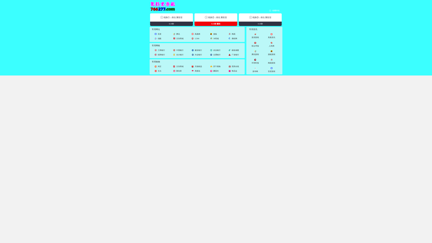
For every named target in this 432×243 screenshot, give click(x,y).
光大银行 (179, 55)
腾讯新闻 (255, 54)
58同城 (216, 38)
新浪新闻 (255, 37)
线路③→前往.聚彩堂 (261, 17)
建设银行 (198, 50)
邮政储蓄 (235, 50)
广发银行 (235, 55)
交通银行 (216, 55)
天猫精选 (198, 66)
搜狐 (215, 34)
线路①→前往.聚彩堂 (172, 17)
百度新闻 (271, 71)
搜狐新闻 (271, 54)
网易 (233, 34)
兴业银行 (198, 55)
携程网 (234, 38)
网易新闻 (271, 63)
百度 (159, 34)
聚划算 (179, 71)
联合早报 (255, 46)
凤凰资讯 (271, 37)
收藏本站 (276, 10)
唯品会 (234, 71)
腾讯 (178, 34)
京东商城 (179, 38)
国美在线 (235, 66)
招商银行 (161, 55)
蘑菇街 (216, 71)
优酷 (159, 38)
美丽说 (197, 71)
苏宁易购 (216, 66)
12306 (197, 38)
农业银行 (216, 50)
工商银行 (161, 50)
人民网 (271, 46)
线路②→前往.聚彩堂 (217, 17)
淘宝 (159, 66)
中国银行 (179, 50)
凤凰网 (197, 34)
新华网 (255, 71)
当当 (159, 71)
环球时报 (255, 63)
